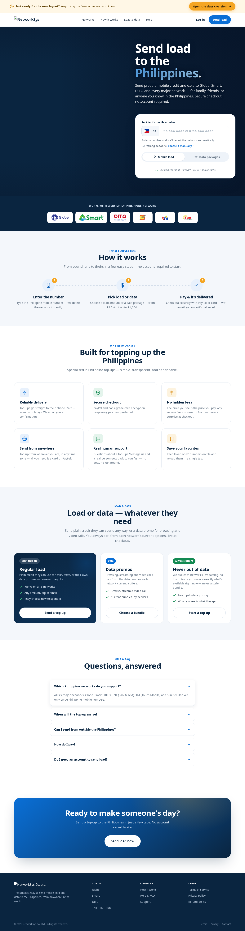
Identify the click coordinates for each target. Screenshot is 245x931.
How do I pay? (64, 744)
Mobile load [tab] (166, 157)
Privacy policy (197, 895)
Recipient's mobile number (158, 122)
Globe (96, 889)
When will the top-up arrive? (75, 714)
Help (149, 20)
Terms (203, 924)
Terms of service (198, 889)
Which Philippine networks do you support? (87, 686)
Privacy (214, 924)
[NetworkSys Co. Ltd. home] (50, 885)
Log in (200, 20)
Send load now (122, 841)
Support (145, 901)
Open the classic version (210, 6)
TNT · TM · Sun (101, 908)
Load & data (132, 20)
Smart (96, 895)
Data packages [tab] (209, 157)
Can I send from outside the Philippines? (85, 729)
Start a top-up (199, 613)
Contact (226, 924)
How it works (109, 20)
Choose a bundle (132, 613)
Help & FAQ (147, 895)
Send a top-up (55, 613)
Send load (220, 20)
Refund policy (197, 901)
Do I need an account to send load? (81, 759)
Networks (88, 20)
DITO (95, 901)
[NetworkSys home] (26, 19)
